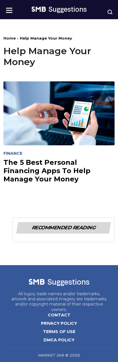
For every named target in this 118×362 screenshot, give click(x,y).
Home (9, 38)
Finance (12, 153)
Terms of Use (59, 331)
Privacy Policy (59, 323)
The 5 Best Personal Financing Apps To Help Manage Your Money (47, 170)
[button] (9, 8)
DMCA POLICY (59, 340)
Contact (59, 315)
